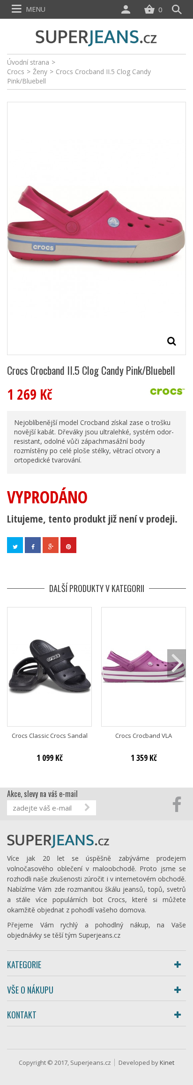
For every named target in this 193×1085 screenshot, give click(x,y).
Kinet (167, 1062)
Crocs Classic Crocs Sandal (50, 736)
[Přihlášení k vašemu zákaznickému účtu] (128, 9)
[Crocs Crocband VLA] (143, 667)
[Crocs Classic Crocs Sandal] (49, 667)
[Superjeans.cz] (96, 36)
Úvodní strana (28, 62)
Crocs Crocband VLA (143, 736)
